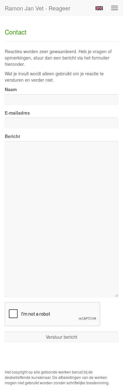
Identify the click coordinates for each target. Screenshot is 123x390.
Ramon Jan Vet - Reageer (37, 8)
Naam (11, 89)
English (99, 8)
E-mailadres (17, 113)
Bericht (12, 136)
